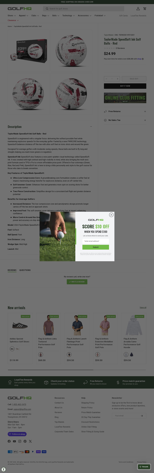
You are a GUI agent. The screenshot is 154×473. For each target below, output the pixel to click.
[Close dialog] (111, 215)
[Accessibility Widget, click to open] (3, 469)
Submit (96, 247)
